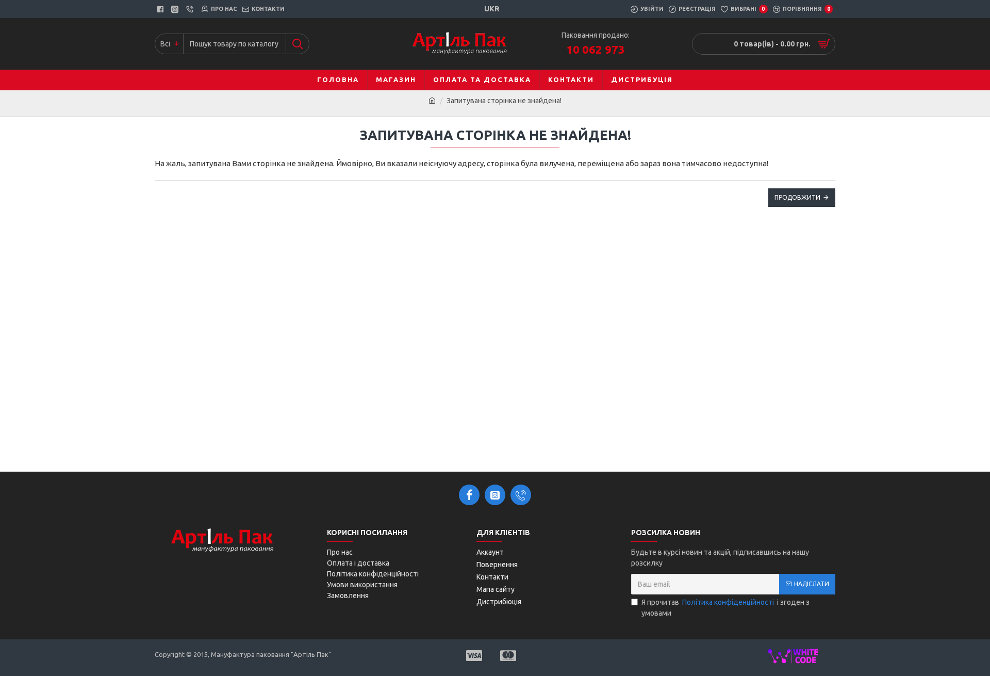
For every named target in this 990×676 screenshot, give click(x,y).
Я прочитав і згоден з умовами (725, 607)
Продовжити (797, 197)
